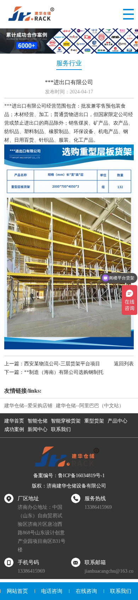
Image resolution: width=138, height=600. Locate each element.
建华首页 (14, 421)
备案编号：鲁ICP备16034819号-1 (69, 475)
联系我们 (61, 429)
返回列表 (124, 363)
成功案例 (14, 429)
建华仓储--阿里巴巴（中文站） (90, 405)
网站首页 (17, 591)
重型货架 (94, 421)
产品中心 (117, 421)
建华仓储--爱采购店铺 (28, 405)
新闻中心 (37, 429)
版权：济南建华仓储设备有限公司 (69, 486)
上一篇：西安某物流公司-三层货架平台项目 (52, 363)
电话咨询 (51, 591)
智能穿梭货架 (66, 421)
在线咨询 (86, 591)
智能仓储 (37, 421)
